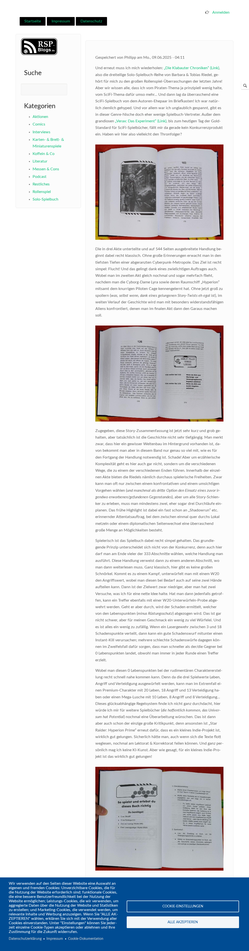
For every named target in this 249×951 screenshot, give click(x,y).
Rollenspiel (42, 192)
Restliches (41, 184)
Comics (39, 124)
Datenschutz (91, 21)
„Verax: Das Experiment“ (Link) (140, 121)
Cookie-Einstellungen (182, 906)
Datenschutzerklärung (25, 939)
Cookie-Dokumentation (85, 939)
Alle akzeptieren (183, 922)
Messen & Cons (46, 169)
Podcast (39, 177)
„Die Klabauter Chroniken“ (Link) (191, 68)
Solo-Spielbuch (45, 199)
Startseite (32, 21)
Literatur (40, 161)
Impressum (61, 21)
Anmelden (221, 12)
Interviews (41, 132)
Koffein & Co (43, 154)
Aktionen (40, 117)
